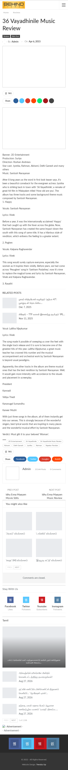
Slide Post (15, 36)
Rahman (39, 445)
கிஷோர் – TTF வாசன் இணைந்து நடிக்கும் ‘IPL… (42, 314)
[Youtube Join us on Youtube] (40, 741)
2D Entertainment (15, 441)
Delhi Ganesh (18, 445)
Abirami (7, 445)
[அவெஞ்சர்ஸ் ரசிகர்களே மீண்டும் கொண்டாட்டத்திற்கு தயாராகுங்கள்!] (9, 676)
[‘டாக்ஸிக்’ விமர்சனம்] (49, 521)
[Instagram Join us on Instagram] (52, 741)
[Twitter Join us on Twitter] (27, 741)
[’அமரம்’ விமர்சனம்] (19, 521)
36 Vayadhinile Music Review (50, 441)
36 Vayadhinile (31, 441)
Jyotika (29, 445)
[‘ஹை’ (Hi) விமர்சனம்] (19, 548)
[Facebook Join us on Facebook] (15, 741)
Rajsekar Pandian (52, 445)
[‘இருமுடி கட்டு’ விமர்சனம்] (49, 548)
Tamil (34, 656)
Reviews (6, 36)
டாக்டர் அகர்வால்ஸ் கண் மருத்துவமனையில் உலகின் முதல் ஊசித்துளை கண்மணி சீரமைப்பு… (34, 661)
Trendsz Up (41, 765)
